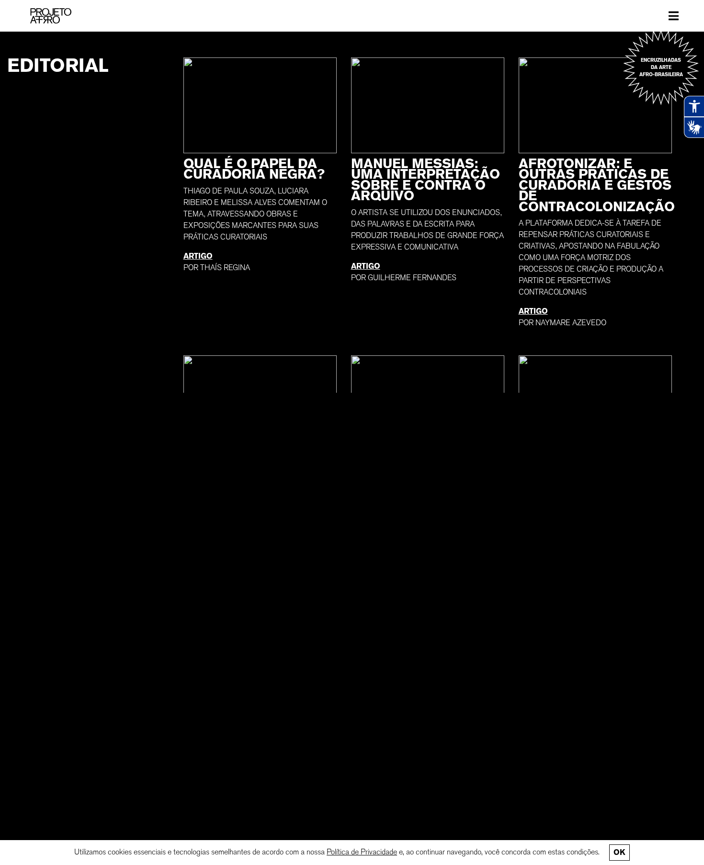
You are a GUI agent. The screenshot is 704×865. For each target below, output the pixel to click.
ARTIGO (198, 256)
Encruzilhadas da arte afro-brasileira (661, 67)
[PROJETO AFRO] (50, 16)
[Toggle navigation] (673, 15)
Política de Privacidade (362, 851)
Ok (619, 852)
